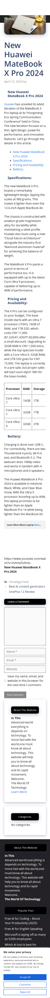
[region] (25, 973)
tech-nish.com (25, 7)
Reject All (25, 992)
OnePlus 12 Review (22, 592)
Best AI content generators (27, 586)
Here (36, 524)
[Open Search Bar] (43, 19)
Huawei (9, 104)
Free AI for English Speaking (23, 929)
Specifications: (22, 160)
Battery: (18, 169)
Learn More (19, 792)
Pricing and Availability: (28, 165)
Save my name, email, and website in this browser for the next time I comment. (25, 680)
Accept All (25, 977)
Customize (25, 984)
